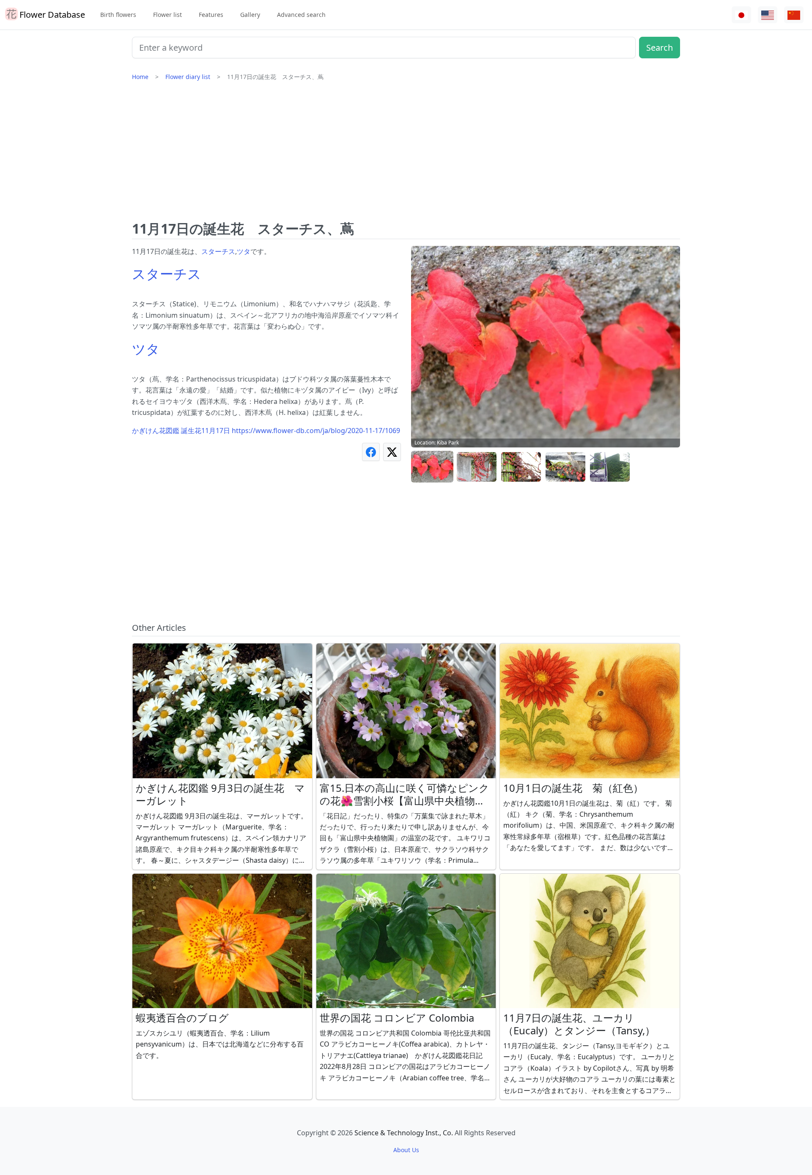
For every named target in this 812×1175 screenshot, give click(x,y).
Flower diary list (187, 77)
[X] (392, 452)
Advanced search (301, 15)
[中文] (794, 15)
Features (211, 15)
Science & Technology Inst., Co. (403, 1132)
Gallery (250, 15)
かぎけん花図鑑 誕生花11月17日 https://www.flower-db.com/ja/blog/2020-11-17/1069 (266, 430)
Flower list (167, 15)
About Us (406, 1150)
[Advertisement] (406, 154)
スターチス (218, 251)
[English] (767, 15)
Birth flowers (118, 15)
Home (140, 77)
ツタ (243, 251)
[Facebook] (371, 452)
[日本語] (741, 15)
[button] (432, 467)
